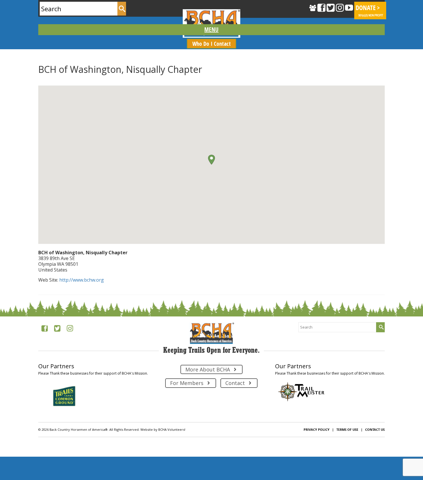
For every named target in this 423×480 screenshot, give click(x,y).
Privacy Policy (316, 429)
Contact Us (375, 429)
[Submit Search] (121, 9)
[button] (211, 160)
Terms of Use (347, 429)
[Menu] (211, 29)
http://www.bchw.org (81, 280)
